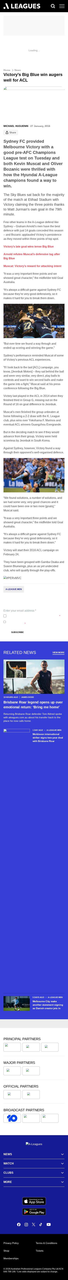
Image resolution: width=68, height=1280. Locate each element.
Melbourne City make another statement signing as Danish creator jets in (48, 1005)
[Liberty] (12, 1071)
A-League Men (14, 589)
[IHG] (31, 1094)
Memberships (10, 1258)
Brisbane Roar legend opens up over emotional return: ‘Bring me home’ (33, 704)
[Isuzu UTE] (12, 1047)
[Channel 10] (12, 1118)
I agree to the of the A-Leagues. (34, 616)
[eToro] (31, 1071)
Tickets (39, 1250)
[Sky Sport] (49, 1118)
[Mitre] (12, 1094)
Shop (6, 1250)
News (17, 70)
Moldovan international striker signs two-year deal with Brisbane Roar (48, 737)
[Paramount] (31, 1118)
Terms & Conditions (46, 1243)
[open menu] (62, 6)
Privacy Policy (30, 616)
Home (6, 70)
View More (58, 652)
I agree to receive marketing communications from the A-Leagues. (35, 622)
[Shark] (49, 1047)
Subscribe (17, 632)
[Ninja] (31, 1047)
